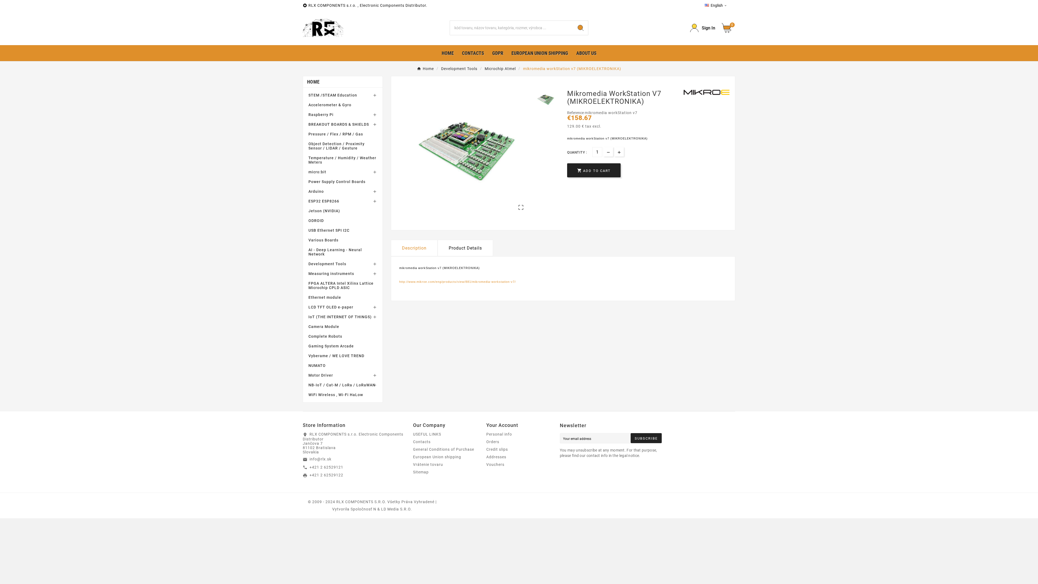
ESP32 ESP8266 (323, 201)
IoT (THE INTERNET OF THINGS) (340, 317)
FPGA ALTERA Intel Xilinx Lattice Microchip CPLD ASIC (341, 285)
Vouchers (495, 464)
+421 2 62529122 (326, 475)
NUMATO (317, 365)
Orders (492, 442)
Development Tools (327, 264)
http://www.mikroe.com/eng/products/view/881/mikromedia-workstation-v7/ (457, 281)
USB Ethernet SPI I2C (329, 230)
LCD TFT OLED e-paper (330, 307)
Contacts (422, 442)
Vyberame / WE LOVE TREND (336, 356)
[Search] (581, 28)
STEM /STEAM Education (332, 95)
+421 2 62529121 (326, 467)
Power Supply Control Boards (336, 182)
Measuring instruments (331, 273)
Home (313, 82)
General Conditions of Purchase (443, 449)
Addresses (496, 457)
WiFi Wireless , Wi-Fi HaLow (335, 395)
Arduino (316, 191)
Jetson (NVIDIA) (324, 211)
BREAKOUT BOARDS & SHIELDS (338, 124)
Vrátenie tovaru (428, 464)
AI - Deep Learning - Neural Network (335, 252)
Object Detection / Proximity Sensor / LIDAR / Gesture (336, 146)
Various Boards (323, 240)
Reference (576, 113)
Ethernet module (324, 297)
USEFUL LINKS (427, 434)
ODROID (316, 220)
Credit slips (497, 449)
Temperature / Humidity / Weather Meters (342, 160)
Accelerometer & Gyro (329, 105)
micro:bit (317, 172)
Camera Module (323, 326)
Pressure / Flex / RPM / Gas (335, 134)
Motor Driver (320, 375)
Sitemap (421, 472)
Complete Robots (325, 336)
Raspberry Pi (321, 114)
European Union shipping (437, 457)
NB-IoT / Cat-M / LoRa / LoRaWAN (341, 385)
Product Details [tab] (465, 248)
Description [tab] (414, 248)
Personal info (499, 434)
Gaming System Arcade (331, 346)
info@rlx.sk (320, 459)
